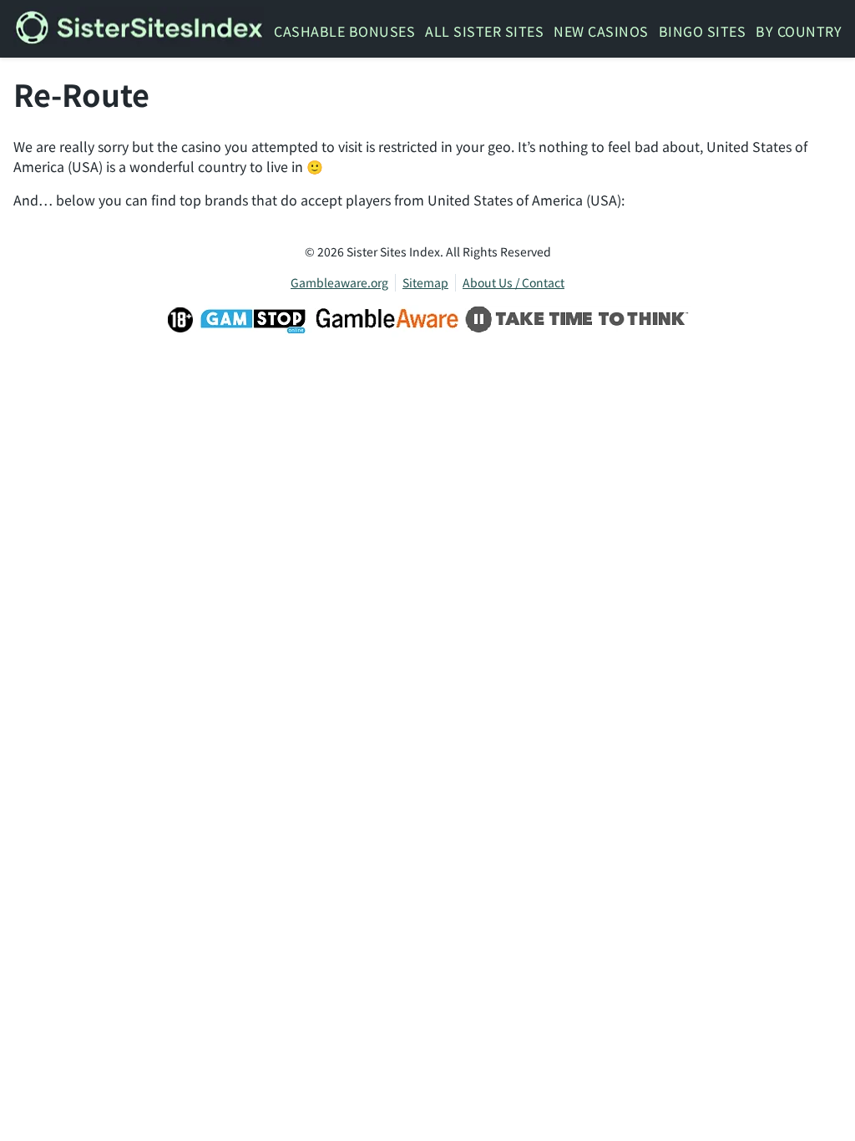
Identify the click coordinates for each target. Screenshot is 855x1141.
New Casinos (601, 31)
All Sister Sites (484, 31)
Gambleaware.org (339, 282)
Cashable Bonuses (344, 31)
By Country (799, 31)
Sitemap (425, 282)
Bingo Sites (702, 31)
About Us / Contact (513, 282)
